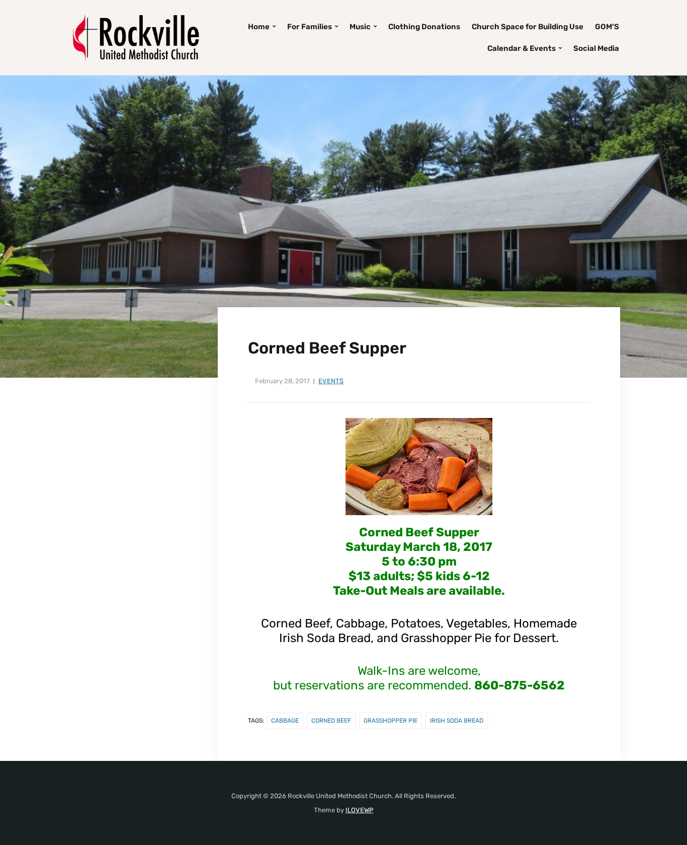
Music (360, 26)
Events (330, 381)
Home (259, 26)
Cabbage (285, 720)
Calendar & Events (521, 48)
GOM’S (607, 26)
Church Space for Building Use (527, 26)
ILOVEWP (359, 810)
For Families (309, 26)
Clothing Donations (424, 26)
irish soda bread (456, 720)
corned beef (331, 720)
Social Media (596, 48)
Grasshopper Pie (390, 720)
